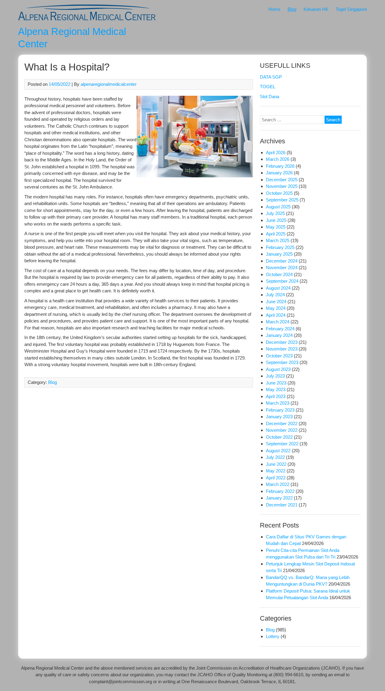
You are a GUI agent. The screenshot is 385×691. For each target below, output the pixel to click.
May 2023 (275, 389)
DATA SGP (271, 76)
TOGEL (267, 86)
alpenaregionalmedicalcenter (109, 84)
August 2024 (278, 288)
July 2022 (275, 457)
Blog (292, 9)
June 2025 (276, 220)
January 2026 (279, 172)
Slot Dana (269, 96)
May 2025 (275, 226)
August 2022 (278, 450)
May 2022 (275, 470)
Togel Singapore (351, 9)
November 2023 (281, 348)
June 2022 (276, 464)
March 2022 (277, 484)
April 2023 (275, 396)
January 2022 (279, 497)
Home (274, 9)
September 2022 (282, 443)
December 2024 (281, 260)
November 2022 (281, 430)
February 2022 (280, 491)
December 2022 (281, 423)
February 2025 (280, 247)
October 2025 (279, 193)
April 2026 (275, 152)
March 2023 (277, 403)
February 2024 (280, 328)
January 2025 (279, 254)
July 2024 (275, 294)
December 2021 (281, 504)
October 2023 (279, 355)
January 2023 (279, 416)
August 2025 (278, 206)
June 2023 (276, 382)
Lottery (272, 636)
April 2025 (275, 233)
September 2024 (282, 281)
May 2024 (275, 308)
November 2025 (281, 186)
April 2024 (275, 315)
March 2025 (277, 240)
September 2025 (282, 199)
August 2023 (278, 369)
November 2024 (281, 267)
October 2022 (279, 437)
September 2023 (282, 362)
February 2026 (280, 166)
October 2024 (279, 274)
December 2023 (281, 342)
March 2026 (277, 159)
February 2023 (280, 409)
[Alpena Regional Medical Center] (87, 21)
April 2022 (275, 477)
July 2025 (275, 213)
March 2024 (277, 321)
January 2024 (279, 335)
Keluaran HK (315, 9)
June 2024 (276, 301)
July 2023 (275, 375)
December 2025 (281, 179)
